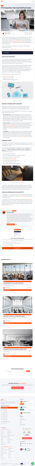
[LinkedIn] (16, 224)
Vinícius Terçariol (10, 212)
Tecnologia (9, 457)
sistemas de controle (6, 76)
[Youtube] (21, 443)
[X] (29, 443)
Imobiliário (8, 438)
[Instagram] (23, 443)
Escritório (2, 435)
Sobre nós (21, 417)
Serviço (2, 457)
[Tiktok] (32, 443)
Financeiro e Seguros (11, 451)
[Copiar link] (31, 34)
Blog (20, 421)
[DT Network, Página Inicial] (4, 1)
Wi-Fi (2, 5)
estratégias (30, 199)
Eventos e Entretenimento (10, 435)
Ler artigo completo (7, 356)
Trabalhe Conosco (22, 424)
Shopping (8, 441)
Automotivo (2, 432)
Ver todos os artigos (10, 224)
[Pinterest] (21, 446)
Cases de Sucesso (22, 419)
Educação (8, 433)
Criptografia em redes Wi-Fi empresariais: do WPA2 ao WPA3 (15, 349)
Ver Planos (22, 409)
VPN (8, 127)
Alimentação (9, 430)
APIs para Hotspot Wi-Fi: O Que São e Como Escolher (13, 283)
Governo (8, 436)
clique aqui (23, 136)
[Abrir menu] (33, 1)
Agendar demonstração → (17, 387)
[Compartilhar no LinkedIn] (27, 34)
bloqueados (14, 158)
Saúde (1, 441)
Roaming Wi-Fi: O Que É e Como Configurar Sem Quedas (14, 316)
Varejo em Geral (3, 444)
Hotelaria (2, 438)
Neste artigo (6, 52)
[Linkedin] (25, 443)
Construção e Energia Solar (4, 449)
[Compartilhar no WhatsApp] (25, 34)
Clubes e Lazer (3, 433)
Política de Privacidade (22, 464)
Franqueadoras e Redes (4, 436)
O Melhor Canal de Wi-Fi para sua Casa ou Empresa (23, 49)
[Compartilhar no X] (29, 34)
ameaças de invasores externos (11, 125)
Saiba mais (10, 204)
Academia (2, 430)
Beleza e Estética (9, 432)
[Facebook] (27, 443)
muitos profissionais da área (17, 41)
